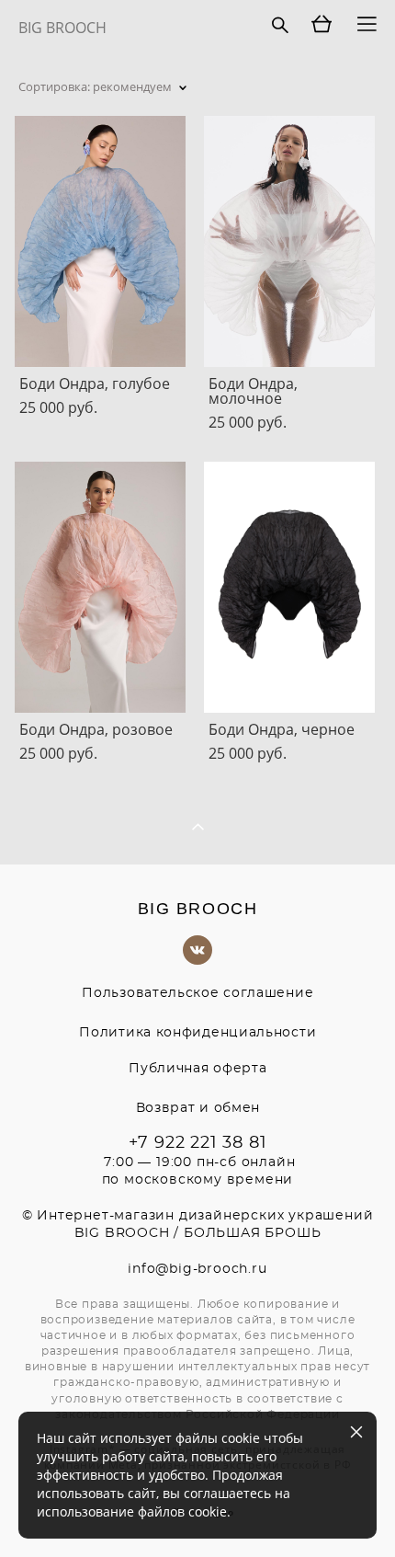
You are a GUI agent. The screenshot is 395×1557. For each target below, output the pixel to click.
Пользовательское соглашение (197, 993)
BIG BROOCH (62, 27)
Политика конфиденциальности (197, 1032)
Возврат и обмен (198, 1108)
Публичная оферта (197, 1068)
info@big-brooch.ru (197, 1269)
